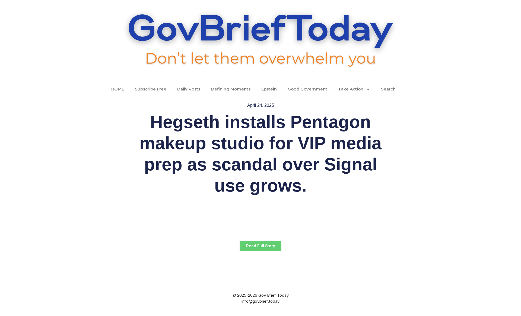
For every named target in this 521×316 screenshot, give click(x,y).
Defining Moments (230, 89)
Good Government (307, 89)
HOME (117, 89)
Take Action (350, 89)
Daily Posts (188, 89)
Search (388, 89)
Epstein (269, 89)
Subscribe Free (150, 89)
